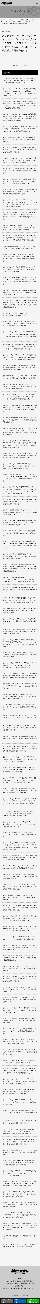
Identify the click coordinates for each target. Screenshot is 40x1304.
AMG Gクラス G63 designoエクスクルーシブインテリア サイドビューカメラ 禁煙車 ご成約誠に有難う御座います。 (20, 171)
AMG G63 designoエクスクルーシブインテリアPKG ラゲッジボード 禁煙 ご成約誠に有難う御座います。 (20, 247)
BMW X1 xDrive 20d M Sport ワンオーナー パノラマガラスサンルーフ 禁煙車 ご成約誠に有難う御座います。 (20, 867)
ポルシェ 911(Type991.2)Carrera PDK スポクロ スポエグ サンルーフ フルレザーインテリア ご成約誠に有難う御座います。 (20, 1152)
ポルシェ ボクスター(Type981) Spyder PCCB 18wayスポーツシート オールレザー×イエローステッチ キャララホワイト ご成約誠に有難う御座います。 (20, 749)
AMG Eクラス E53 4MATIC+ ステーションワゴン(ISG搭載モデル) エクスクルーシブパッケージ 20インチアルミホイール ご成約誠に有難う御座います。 (20, 160)
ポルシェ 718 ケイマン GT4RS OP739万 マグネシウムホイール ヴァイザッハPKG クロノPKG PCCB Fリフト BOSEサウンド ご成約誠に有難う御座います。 (19, 466)
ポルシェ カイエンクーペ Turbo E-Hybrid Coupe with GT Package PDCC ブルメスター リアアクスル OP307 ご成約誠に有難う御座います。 (19, 824)
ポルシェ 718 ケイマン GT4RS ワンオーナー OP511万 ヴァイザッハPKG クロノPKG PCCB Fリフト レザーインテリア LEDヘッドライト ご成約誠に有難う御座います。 (20, 477)
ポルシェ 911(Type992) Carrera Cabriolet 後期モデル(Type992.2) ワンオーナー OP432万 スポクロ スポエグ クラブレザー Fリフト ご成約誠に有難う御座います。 (19, 357)
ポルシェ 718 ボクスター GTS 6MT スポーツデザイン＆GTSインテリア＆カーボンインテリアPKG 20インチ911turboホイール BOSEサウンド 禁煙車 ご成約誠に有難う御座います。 (20, 431)
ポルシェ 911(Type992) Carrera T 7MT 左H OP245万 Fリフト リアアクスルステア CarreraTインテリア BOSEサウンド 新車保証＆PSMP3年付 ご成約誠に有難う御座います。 (20, 335)
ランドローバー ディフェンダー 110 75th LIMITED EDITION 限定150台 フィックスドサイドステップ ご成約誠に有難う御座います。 (19, 958)
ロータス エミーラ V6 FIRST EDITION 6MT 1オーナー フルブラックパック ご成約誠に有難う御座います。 (19, 938)
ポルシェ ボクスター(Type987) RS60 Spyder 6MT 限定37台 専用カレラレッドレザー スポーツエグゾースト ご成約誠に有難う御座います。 (20, 631)
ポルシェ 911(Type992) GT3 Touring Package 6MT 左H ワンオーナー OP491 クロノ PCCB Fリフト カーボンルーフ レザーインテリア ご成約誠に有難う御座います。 (19, 802)
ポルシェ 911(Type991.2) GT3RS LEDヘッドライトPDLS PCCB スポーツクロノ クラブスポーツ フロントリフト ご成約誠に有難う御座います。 (20, 1041)
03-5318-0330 (7, 1301)
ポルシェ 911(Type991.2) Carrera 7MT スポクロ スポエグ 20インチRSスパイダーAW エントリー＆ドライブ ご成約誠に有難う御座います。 (19, 979)
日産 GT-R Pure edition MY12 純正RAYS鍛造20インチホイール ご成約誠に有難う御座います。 (19, 1122)
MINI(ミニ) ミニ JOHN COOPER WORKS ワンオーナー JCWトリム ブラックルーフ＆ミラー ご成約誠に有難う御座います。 (19, 897)
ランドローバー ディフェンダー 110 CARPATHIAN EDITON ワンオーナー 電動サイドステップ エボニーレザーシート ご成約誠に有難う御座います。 (19, 759)
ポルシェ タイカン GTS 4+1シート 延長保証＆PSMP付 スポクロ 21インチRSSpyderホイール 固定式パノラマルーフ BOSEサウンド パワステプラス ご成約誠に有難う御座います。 (19, 92)
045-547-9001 (20, 1301)
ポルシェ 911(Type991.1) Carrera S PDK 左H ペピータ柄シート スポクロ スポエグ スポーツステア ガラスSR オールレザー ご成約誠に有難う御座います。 (20, 181)
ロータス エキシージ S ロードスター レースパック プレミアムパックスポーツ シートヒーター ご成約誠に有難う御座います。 (20, 989)
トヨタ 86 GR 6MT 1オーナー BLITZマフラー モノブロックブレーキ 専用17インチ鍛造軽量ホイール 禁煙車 (19, 377)
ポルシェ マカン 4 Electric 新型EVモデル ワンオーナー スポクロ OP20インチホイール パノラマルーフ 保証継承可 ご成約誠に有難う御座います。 (19, 696)
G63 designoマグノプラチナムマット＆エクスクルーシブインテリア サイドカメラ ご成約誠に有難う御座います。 (20, 707)
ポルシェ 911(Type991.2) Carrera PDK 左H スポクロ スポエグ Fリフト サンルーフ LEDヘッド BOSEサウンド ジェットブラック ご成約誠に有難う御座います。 (20, 665)
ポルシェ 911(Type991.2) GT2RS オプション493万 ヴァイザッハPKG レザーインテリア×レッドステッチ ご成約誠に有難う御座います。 (20, 1204)
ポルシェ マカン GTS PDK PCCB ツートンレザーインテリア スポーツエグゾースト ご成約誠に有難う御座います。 (20, 834)
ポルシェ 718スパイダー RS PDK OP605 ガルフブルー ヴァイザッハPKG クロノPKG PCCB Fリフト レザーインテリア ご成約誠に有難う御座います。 (20, 522)
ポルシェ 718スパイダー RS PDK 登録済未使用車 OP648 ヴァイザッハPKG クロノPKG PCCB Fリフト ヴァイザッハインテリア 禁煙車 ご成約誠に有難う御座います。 (19, 257)
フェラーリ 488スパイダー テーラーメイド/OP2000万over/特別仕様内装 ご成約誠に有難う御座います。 (19, 1245)
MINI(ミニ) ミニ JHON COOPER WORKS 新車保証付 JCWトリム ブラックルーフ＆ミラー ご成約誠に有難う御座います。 (19, 139)
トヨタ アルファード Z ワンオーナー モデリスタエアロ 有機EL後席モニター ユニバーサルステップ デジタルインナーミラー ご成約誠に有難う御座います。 (20, 928)
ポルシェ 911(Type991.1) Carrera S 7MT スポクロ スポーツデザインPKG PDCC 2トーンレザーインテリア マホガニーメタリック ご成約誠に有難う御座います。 (20, 129)
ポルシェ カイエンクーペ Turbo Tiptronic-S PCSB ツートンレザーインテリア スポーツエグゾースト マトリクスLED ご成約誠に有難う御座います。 (20, 191)
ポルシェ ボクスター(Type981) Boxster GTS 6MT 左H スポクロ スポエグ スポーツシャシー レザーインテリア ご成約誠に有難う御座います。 (20, 502)
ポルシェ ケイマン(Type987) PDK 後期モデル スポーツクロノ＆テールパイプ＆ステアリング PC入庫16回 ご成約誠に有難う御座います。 (20, 876)
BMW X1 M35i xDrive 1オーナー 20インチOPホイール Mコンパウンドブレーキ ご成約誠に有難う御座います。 (19, 1031)
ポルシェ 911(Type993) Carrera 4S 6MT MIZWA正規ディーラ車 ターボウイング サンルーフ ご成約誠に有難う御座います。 (20, 1020)
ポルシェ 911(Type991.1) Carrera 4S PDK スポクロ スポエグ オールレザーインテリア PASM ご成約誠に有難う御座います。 (19, 1000)
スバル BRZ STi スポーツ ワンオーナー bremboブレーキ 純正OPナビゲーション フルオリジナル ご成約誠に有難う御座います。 (19, 610)
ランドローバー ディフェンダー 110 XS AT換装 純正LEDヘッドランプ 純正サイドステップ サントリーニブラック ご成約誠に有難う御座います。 (19, 80)
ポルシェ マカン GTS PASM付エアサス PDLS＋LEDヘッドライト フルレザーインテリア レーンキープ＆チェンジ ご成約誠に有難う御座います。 (20, 1194)
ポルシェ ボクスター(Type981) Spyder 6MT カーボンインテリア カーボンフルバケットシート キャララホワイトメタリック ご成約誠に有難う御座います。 (20, 455)
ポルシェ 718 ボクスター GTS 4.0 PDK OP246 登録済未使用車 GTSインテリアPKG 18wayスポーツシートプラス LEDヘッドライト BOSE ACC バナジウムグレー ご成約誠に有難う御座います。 (20, 304)
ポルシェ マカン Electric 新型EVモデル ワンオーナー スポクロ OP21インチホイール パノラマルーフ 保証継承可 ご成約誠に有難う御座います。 (20, 556)
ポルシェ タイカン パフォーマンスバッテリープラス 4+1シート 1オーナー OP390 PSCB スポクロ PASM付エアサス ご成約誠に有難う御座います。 (20, 1081)
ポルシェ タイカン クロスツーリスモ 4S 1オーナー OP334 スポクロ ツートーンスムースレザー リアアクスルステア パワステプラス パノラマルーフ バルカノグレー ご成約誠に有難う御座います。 (20, 203)
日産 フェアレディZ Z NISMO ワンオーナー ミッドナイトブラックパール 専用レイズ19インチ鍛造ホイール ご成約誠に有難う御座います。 (20, 887)
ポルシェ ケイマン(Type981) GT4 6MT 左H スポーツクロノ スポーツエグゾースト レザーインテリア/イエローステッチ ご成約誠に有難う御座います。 (20, 323)
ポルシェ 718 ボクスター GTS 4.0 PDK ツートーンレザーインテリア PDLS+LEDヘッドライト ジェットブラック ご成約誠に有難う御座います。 (19, 386)
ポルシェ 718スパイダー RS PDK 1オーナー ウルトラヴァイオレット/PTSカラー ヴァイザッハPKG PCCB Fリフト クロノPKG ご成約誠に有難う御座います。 (20, 227)
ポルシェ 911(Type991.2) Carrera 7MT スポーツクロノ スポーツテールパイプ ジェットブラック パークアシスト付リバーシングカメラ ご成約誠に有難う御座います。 (20, 216)
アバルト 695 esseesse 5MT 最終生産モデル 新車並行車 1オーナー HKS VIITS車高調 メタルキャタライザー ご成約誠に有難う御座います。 (19, 367)
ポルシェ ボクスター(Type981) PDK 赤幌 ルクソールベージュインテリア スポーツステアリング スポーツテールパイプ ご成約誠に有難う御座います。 (19, 1162)
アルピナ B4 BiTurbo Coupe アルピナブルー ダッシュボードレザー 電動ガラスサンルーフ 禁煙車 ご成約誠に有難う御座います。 (20, 420)
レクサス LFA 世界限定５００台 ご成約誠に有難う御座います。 (19, 1237)
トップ (2, 20)
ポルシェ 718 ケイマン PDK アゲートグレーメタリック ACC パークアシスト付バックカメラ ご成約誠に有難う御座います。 (20, 968)
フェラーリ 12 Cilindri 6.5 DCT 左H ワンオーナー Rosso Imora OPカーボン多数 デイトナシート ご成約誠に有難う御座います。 (20, 512)
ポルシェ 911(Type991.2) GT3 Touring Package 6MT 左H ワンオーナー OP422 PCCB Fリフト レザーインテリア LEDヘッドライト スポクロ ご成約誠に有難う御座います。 (19, 544)
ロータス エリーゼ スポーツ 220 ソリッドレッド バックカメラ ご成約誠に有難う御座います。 (20, 314)
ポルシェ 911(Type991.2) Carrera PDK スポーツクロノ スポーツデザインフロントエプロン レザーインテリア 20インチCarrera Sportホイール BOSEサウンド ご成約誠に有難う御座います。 (20, 846)
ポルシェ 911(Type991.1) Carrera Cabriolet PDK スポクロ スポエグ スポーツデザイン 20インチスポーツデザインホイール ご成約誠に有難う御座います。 (20, 918)
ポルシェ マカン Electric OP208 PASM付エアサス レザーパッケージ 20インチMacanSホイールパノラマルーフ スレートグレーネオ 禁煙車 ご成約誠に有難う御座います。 (20, 280)
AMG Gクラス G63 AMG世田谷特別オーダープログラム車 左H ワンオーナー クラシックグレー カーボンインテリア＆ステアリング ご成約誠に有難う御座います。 (20, 600)
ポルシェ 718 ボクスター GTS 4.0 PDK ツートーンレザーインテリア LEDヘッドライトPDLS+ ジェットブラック (19, 717)
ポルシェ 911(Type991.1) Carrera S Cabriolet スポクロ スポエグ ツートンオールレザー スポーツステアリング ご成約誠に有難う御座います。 (20, 150)
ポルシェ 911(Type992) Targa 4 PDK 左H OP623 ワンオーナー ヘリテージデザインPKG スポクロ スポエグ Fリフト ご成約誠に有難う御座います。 (20, 858)
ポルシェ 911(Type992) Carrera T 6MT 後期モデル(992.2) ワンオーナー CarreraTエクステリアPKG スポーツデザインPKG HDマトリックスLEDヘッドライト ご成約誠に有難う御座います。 (20, 567)
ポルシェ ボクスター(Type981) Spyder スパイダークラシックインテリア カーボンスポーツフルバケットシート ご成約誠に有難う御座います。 (20, 769)
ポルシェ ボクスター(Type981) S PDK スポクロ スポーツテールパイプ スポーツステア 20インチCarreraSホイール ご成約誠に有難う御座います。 (20, 269)
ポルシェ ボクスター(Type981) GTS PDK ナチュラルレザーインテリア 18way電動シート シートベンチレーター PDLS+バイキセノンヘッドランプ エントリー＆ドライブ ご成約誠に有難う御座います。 (19, 105)
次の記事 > (25, 65)
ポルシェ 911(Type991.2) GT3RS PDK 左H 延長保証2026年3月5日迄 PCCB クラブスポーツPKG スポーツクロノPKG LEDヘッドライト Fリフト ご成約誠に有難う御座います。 (20, 643)
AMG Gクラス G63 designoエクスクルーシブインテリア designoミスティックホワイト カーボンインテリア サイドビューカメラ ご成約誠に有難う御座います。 (19, 238)
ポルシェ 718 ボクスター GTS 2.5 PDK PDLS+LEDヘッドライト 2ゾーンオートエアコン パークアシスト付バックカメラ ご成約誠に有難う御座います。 (20, 1091)
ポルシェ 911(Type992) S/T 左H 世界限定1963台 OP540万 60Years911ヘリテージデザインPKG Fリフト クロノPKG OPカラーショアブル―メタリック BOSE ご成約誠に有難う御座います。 (20, 444)
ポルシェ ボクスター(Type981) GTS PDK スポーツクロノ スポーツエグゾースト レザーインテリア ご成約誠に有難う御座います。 (20, 654)
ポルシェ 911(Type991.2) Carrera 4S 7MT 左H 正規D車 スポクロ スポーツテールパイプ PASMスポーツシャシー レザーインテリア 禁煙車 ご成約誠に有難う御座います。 (20, 408)
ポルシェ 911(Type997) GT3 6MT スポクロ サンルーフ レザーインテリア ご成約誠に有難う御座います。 (19, 1061)
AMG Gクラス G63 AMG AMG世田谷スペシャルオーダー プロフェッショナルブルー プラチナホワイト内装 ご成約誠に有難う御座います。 (20, 908)
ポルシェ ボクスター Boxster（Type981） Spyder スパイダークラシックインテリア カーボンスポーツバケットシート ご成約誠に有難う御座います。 (20, 1142)
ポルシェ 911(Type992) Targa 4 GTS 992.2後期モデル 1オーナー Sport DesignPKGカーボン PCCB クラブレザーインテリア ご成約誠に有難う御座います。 (20, 397)
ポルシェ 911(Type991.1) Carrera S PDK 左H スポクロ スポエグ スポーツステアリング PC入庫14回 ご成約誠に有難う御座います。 (20, 292)
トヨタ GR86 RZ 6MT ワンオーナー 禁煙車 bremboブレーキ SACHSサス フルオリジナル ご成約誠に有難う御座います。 (20, 686)
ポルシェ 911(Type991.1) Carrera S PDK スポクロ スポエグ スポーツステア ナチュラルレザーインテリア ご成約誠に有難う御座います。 (20, 947)
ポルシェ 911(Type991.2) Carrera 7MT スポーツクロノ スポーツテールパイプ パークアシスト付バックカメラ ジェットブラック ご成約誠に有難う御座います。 (20, 1071)
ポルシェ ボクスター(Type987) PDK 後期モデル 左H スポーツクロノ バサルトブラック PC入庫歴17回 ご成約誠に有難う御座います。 (19, 728)
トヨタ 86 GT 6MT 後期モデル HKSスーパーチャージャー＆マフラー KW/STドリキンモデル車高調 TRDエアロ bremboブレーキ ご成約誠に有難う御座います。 (20, 347)
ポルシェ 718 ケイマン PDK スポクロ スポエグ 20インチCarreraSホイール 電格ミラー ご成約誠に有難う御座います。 (20, 621)
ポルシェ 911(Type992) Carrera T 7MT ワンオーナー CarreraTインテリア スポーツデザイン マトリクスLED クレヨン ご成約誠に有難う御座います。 (19, 790)
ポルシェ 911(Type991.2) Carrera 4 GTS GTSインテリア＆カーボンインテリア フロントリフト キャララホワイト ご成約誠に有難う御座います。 (19, 1173)
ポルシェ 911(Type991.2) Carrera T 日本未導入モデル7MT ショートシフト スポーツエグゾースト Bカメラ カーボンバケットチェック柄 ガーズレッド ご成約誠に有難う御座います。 (20, 1226)
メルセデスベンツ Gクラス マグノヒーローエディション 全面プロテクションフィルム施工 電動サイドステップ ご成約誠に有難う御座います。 (19, 1215)
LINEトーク (33, 1301)
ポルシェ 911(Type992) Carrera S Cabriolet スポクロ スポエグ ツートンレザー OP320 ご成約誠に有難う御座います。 (20, 738)
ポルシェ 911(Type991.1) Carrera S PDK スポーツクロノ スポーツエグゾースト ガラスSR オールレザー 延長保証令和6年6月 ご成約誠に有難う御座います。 (20, 1183)
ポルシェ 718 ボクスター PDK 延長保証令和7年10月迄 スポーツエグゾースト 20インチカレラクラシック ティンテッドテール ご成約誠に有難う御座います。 (20, 780)
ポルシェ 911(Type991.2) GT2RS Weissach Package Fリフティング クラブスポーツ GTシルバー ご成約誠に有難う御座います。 (20, 1102)
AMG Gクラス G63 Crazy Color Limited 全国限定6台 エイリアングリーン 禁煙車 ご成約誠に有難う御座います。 (20, 533)
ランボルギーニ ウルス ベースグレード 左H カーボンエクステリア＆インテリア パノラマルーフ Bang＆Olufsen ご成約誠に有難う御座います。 (20, 813)
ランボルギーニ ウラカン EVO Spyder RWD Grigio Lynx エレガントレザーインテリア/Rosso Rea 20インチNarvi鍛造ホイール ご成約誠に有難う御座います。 (20, 1131)
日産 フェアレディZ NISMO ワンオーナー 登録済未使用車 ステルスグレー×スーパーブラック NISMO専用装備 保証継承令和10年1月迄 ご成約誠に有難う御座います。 (20, 675)
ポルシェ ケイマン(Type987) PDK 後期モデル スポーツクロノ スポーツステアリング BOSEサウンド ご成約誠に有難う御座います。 (19, 1010)
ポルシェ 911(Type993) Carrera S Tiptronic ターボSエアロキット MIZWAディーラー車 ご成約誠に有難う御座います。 (20, 590)
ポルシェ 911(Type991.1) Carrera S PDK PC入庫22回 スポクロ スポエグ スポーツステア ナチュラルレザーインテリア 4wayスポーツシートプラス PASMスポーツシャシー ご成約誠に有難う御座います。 (20, 117)
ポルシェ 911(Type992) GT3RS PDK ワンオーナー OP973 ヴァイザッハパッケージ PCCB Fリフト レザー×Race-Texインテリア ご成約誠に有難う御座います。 (19, 579)
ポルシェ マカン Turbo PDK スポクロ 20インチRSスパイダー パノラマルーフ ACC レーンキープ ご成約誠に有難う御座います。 (20, 1052)
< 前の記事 (15, 65)
